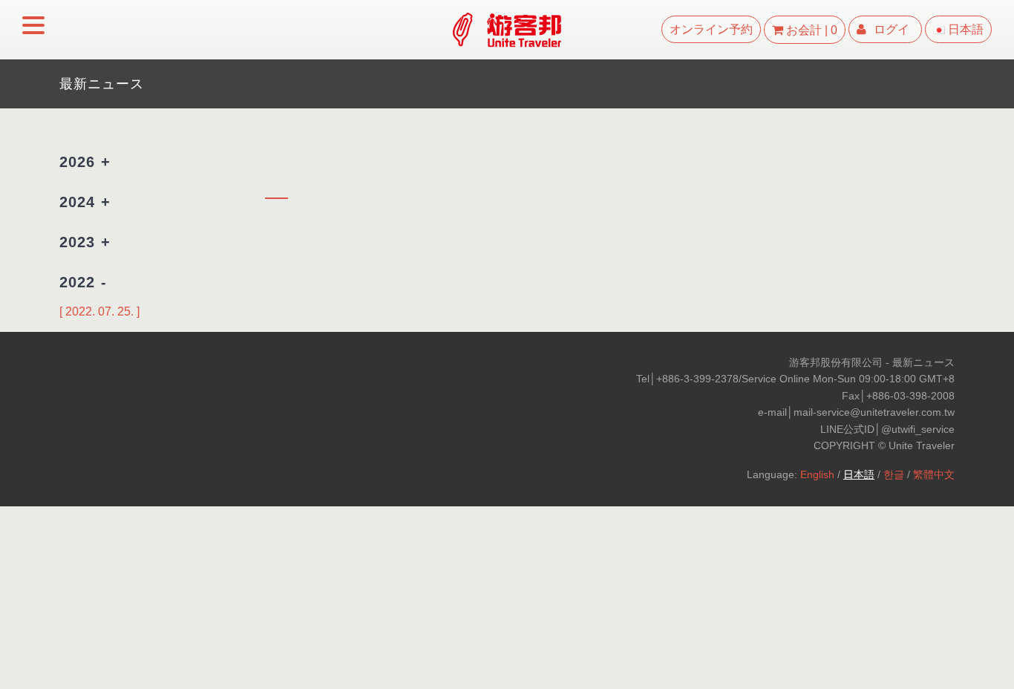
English (817, 474)
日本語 (858, 474)
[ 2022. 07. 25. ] (99, 311)
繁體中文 (934, 474)
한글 (893, 474)
